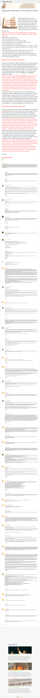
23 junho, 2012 (6, 451)
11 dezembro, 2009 (7, 346)
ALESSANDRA (6, 480)
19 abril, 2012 (6, 444)
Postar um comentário (4, 624)
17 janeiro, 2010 (7, 389)
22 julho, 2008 (6, 176)
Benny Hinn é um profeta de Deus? (13, 654)
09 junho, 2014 (6, 490)
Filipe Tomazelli (6, 524)
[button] (2, 13)
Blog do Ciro (7, 2)
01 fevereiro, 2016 (7, 513)
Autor (5, 599)
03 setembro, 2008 (7, 336)
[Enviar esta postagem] (2, 159)
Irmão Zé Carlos (6, 239)
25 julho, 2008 (6, 265)
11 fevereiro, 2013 (7, 463)
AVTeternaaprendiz (7, 573)
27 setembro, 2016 (7, 586)
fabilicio (6, 441)
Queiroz (6, 426)
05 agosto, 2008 (7, 304)
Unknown (6, 357)
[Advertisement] (20, 634)
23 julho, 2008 (6, 223)
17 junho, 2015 (6, 502)
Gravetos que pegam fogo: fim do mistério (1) (15, 670)
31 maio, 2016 (6, 533)
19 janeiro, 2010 (7, 397)
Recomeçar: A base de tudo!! (8, 504)
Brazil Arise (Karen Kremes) (8, 261)
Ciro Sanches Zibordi (7, 199)
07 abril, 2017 (6, 601)
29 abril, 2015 (6, 496)
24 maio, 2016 (6, 522)
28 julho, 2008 (6, 299)
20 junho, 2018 (6, 622)
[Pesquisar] (13, 2)
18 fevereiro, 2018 (7, 617)
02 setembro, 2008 (7, 324)
